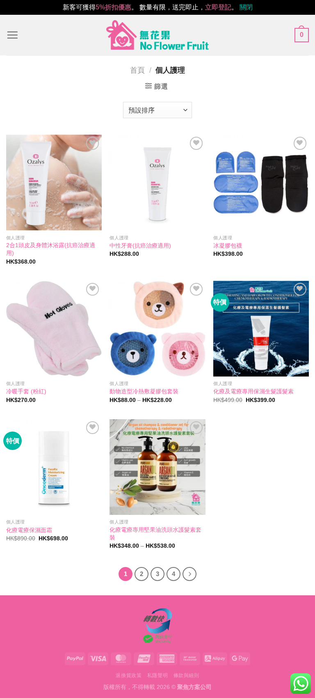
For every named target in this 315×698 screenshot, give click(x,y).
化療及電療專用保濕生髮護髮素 (253, 391)
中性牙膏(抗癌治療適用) (140, 245)
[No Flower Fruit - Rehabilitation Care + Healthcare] (157, 35)
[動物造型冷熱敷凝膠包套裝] (157, 329)
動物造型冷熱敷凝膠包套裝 (144, 391)
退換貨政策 (129, 675)
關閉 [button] (246, 7)
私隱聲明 (157, 675)
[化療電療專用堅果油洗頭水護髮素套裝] (157, 467)
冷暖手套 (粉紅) (26, 391)
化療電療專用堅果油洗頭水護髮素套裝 (155, 533)
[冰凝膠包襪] (261, 182)
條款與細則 (186, 675)
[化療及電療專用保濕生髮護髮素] (261, 329)
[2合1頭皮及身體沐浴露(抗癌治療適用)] (54, 182)
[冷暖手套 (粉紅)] (54, 329)
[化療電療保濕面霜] (54, 467)
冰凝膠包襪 (227, 245)
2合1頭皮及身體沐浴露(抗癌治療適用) (50, 249)
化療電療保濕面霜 (29, 530)
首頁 (137, 70)
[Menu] (12, 34)
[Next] (189, 574)
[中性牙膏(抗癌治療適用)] (157, 182)
